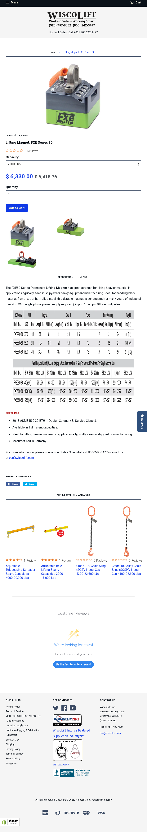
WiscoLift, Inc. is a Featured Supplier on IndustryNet (71, 733)
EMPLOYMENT (13, 739)
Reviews (82, 277)
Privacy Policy (13, 749)
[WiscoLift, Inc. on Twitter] (56, 709)
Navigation (11, 763)
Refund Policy (13, 706)
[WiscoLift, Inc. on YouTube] (73, 709)
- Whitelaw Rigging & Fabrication (22, 730)
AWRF (65, 764)
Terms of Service (15, 711)
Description (65, 277)
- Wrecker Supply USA (17, 725)
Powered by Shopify (101, 799)
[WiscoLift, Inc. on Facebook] (64, 709)
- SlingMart (11, 735)
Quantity (12, 187)
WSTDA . (57, 764)
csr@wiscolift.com (21, 458)
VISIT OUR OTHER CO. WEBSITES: (23, 716)
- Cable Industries (15, 720)
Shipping (10, 744)
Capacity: (12, 157)
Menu (14, 2)
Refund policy (13, 758)
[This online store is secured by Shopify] (10, 825)
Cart (138, 2)
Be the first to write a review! (73, 664)
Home (53, 52)
